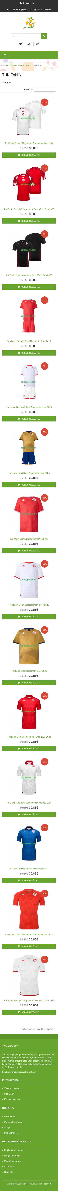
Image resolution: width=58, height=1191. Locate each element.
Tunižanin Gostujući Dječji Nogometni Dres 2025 (29, 406)
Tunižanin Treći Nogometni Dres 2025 (29, 670)
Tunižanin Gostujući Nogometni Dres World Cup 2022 (29, 1000)
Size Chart (9, 1093)
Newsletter (9, 1171)
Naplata (47, 10)
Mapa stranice (11, 1132)
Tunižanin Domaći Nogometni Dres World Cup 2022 (29, 934)
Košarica (38, 10)
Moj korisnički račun (13, 1150)
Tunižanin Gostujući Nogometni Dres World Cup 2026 (29, 209)
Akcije (7, 1127)
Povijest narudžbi (12, 1155)
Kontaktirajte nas (12, 1099)
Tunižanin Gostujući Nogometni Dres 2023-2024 (29, 802)
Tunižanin (37, 65)
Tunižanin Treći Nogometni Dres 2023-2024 (29, 868)
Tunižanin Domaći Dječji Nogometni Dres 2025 (29, 341)
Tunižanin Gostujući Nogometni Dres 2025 (29, 604)
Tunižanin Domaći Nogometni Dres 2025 (29, 538)
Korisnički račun (13, 10)
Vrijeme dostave (11, 1088)
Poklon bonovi (11, 1116)
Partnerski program (13, 1121)
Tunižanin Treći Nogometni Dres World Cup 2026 (29, 274)
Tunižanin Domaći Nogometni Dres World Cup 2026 (29, 143)
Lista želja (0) (27, 10)
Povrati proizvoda (12, 1160)
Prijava (26, 2)
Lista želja (9, 1166)
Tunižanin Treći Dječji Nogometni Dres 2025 (29, 472)
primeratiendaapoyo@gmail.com (22, 1071)
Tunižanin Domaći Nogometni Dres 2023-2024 (29, 736)
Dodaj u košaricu (30, 155)
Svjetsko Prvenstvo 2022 (20, 65)
